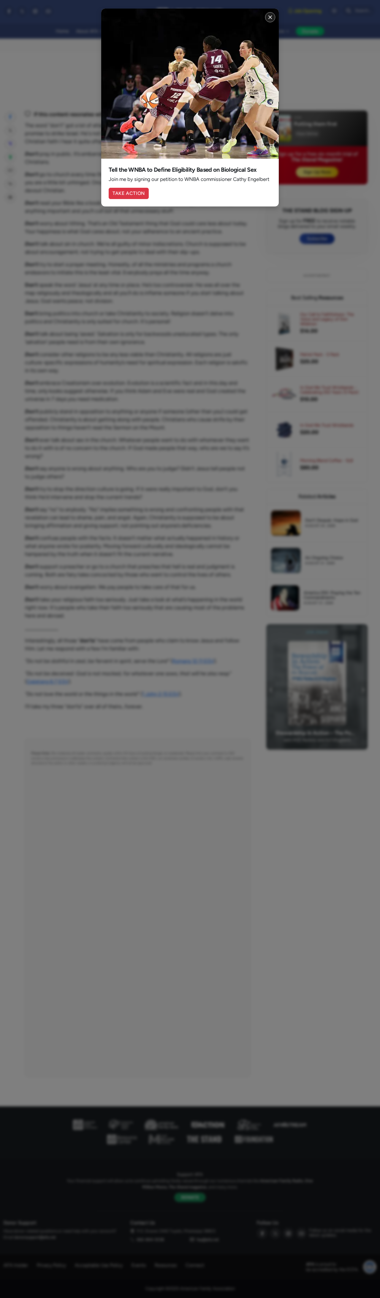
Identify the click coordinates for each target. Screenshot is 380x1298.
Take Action (129, 193)
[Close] (270, 17)
